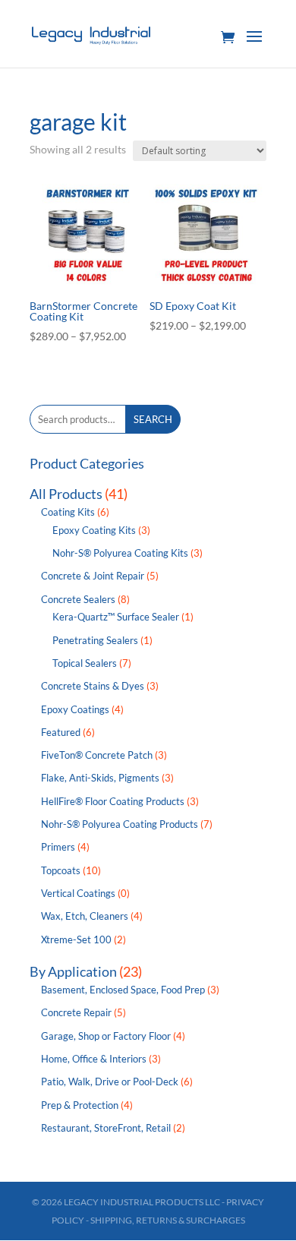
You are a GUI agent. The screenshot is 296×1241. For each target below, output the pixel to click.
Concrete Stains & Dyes (92, 686)
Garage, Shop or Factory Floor (106, 1036)
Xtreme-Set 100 (76, 939)
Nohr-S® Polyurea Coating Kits (120, 553)
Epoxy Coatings (75, 709)
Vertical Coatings (78, 893)
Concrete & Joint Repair (92, 576)
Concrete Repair (76, 1012)
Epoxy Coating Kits (94, 530)
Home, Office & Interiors (93, 1059)
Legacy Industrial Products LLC (142, 1202)
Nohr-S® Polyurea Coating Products (119, 824)
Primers (58, 847)
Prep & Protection (79, 1105)
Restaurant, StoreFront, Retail (106, 1128)
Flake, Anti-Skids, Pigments (100, 778)
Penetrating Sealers (95, 640)
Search (153, 419)
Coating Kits (68, 512)
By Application (73, 971)
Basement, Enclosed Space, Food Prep (123, 990)
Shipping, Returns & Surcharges (167, 1220)
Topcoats (60, 870)
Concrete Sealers (78, 599)
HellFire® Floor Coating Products (112, 801)
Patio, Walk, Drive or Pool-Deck (109, 1081)
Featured (60, 732)
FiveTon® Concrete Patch (97, 755)
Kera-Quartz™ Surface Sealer (115, 617)
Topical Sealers (84, 663)
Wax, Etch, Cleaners (84, 916)
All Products (66, 493)
